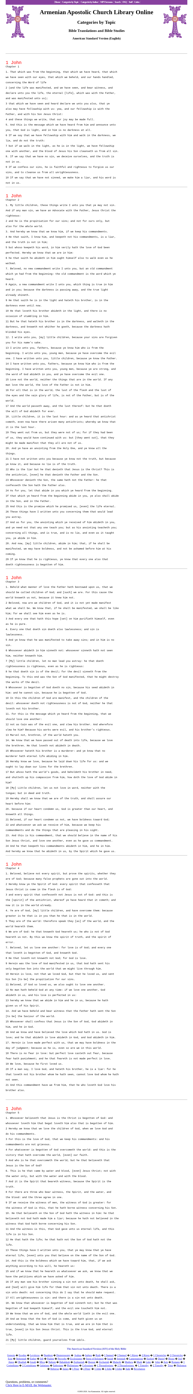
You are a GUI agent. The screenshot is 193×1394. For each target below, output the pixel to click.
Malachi (117, 1362)
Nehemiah (21, 1358)
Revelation (139, 1368)
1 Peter (75, 1368)
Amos (11, 1362)
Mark (139, 1362)
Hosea (171, 1358)
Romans (176, 1362)
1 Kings (134, 1355)
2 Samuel (122, 1355)
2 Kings (146, 1355)
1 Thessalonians (105, 1365)
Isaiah (110, 1358)
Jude (128, 1368)
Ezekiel (150, 1358)
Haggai (91, 1362)
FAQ (125, 2)
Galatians (44, 1365)
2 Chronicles (176, 1355)
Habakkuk (64, 1362)
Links (136, 2)
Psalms (50, 1358)
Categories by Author (89, 2)
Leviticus (35, 1355)
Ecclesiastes (76, 1358)
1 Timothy (143, 1365)
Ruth (98, 1355)
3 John (118, 1368)
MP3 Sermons (106, 2)
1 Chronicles (159, 1355)
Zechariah (104, 1362)
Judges (88, 1355)
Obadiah (22, 1362)
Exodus (22, 1355)
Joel (180, 1358)
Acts (165, 1362)
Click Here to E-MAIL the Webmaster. (29, 1385)
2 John (108, 1368)
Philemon (181, 1365)
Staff (130, 2)
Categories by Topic (70, 2)
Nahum (52, 1362)
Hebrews (54, 1368)
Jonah (33, 1362)
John (157, 1362)
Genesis (11, 1355)
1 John (97, 1368)
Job (42, 1358)
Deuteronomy (63, 1355)
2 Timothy (158, 1365)
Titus (170, 1365)
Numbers (48, 1355)
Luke (148, 1362)
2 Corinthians (29, 1365)
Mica (42, 1362)
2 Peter (86, 1368)
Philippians (73, 1365)
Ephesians (58, 1365)
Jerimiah (121, 1358)
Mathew (129, 1362)
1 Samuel (109, 1355)
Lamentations (136, 1358)
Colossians (87, 1365)
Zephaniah (79, 1362)
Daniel (161, 1358)
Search (117, 2)
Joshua (77, 1355)
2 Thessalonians (125, 1365)
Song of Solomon (95, 1358)
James (66, 1368)
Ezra (10, 1358)
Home (57, 2)
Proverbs (62, 1358)
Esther (33, 1358)
